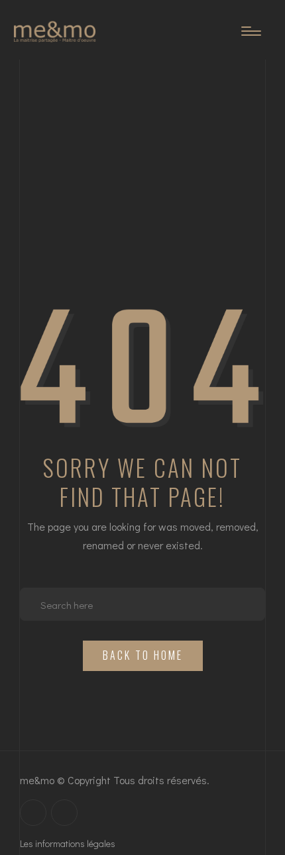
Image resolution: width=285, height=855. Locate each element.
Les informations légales (67, 843)
